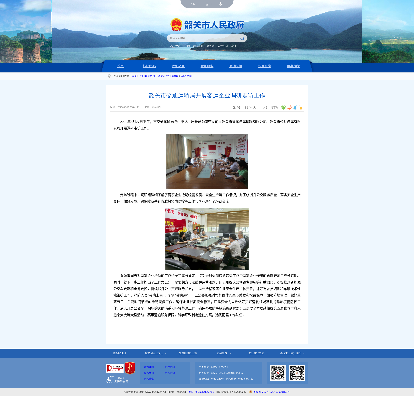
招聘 (187, 46)
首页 (120, 66)
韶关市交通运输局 (168, 76)
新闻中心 (149, 66)
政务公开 (178, 66)
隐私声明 (170, 372)
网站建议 (149, 378)
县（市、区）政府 (290, 353)
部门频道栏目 (147, 76)
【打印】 (236, 107)
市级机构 (222, 353)
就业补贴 (198, 46)
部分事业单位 (256, 353)
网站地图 (149, 367)
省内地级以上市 (188, 353)
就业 (233, 46)
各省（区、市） (154, 353)
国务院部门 (119, 353)
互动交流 (235, 66)
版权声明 (170, 367)
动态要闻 (186, 76)
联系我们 (149, 372)
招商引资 (264, 66)
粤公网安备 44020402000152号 (271, 392)
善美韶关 (293, 66)
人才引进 (223, 46)
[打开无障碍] (220, 4)
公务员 (210, 46)
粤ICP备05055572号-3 (201, 392)
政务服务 (207, 66)
